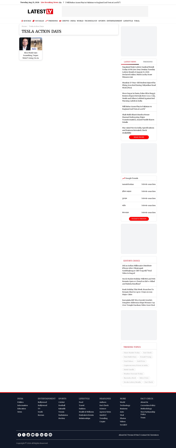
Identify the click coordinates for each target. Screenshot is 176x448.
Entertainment (47, 398)
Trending (53, 21)
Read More (139, 137)
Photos (123, 418)
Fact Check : (147, 398)
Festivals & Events (86, 415)
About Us (144, 402)
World (122, 402)
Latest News (130, 62)
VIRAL (137, 21)
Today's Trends (138, 219)
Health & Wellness (86, 412)
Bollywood (42, 402)
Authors (102, 402)
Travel (81, 405)
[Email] (50, 435)
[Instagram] (37, 435)
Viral (122, 415)
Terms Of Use (133, 435)
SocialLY (123, 425)
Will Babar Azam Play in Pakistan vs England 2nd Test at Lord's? (87, 2)
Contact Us (144, 435)
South (40, 412)
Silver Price (144, 378)
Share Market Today (132, 353)
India (20, 398)
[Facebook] (19, 435)
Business (123, 409)
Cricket (61, 402)
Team (143, 418)
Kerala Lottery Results (132, 382)
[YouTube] (32, 435)
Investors (155, 435)
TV (39, 409)
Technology (125, 405)
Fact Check (147, 353)
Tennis (61, 412)
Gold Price (141, 361)
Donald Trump (145, 357)
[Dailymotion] (28, 435)
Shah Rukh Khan (130, 357)
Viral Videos (128, 361)
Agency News (105, 412)
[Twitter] (24, 435)
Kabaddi (61, 409)
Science (102, 409)
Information (22, 405)
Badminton (63, 415)
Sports (62, 398)
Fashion (82, 409)
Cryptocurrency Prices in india (136, 365)
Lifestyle (84, 398)
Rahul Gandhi (129, 369)
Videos (122, 421)
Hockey (61, 418)
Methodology (146, 409)
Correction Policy (148, 405)
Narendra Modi (130, 378)
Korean (41, 415)
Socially (39, 21)
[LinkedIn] (41, 435)
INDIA (73, 21)
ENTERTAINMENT (114, 21)
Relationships (84, 418)
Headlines (105, 398)
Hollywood (42, 405)
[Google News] (46, 435)
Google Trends (131, 178)
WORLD (80, 21)
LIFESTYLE (128, 21)
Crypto (65, 21)
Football (61, 405)
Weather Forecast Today (133, 374)
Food (81, 402)
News (19, 412)
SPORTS (101, 21)
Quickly (27, 21)
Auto (34, 49)
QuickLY (102, 415)
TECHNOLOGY (91, 21)
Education (21, 409)
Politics (20, 402)
